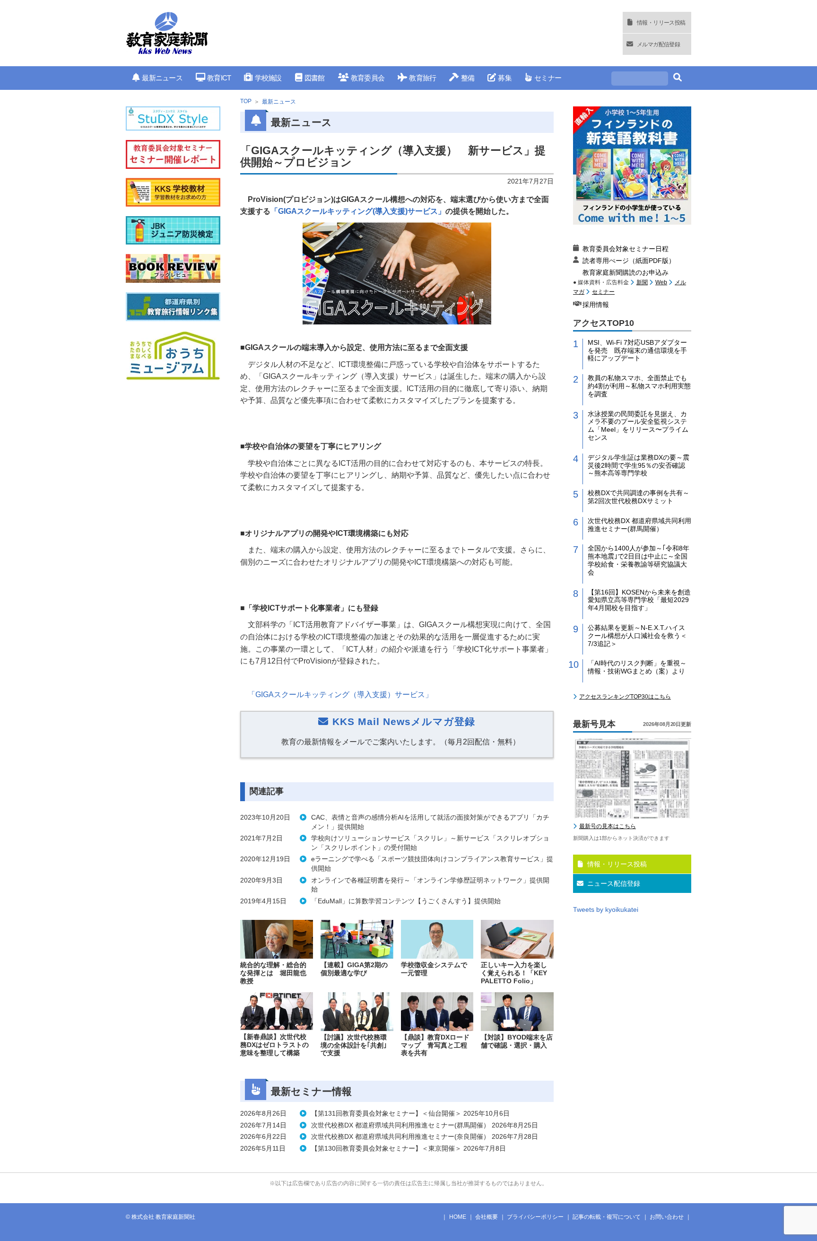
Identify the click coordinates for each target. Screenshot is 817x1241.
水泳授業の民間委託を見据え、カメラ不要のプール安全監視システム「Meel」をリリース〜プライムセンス (638, 425)
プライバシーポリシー (535, 1217)
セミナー (547, 78)
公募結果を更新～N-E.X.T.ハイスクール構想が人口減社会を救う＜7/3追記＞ (637, 635)
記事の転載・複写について (607, 1217)
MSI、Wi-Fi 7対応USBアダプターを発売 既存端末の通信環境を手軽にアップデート (637, 350)
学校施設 (268, 78)
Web (661, 282)
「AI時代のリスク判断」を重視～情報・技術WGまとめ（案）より (637, 667)
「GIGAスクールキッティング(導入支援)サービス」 (357, 211)
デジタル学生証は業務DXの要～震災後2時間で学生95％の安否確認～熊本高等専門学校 (638, 465)
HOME (457, 1217)
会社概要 (486, 1217)
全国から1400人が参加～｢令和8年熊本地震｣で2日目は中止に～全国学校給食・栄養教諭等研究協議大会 (638, 560)
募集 (505, 78)
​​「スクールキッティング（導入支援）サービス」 (340, 694)
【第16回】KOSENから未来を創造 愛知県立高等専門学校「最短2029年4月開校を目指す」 (639, 600)
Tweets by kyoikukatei (605, 909)
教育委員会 (367, 78)
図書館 (314, 78)
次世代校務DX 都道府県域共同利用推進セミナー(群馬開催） (639, 525)
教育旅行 (422, 78)
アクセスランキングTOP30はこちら (625, 696)
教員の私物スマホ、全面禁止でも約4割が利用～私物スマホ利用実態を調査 (639, 386)
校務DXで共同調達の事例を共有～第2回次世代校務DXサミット (638, 497)
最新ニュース (162, 78)
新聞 (642, 282)
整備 (467, 78)
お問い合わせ (667, 1217)
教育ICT (219, 78)
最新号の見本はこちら (607, 826)
